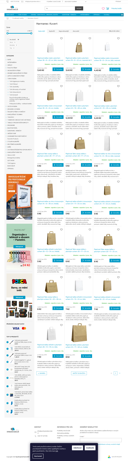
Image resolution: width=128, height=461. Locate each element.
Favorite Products (12, 139)
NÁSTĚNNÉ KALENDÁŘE (14, 144)
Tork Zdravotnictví (15, 92)
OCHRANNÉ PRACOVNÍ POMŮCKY (17, 136)
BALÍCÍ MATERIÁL (12, 128)
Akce (12, 42)
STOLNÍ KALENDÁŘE (13, 142)
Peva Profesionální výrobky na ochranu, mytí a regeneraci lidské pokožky (20, 99)
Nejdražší (52, 31)
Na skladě (14, 40)
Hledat (79, 8)
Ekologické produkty (13, 158)
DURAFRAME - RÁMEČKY (14, 131)
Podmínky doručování (54, 2)
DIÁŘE (9, 147)
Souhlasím (90, 448)
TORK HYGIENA (11, 79)
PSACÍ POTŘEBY (12, 68)
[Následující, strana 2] (115, 373)
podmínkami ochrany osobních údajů (109, 444)
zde (57, 451)
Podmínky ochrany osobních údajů (65, 437)
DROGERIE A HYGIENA (13, 109)
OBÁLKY (9, 65)
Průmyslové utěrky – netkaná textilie (21, 104)
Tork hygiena (11, 163)
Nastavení (38, 456)
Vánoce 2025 (11, 155)
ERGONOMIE (11, 125)
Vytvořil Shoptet (117, 457)
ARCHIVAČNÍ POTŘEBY (14, 71)
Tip (12, 48)
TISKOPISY (10, 117)
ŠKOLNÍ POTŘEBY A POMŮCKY (16, 112)
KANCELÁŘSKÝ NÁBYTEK (14, 152)
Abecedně (76, 31)
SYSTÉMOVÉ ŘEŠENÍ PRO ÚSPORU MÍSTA (19, 150)
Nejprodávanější (64, 31)
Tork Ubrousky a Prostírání (18, 89)
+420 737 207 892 (42, 436)
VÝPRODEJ (10, 169)
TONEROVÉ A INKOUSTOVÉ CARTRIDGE (19, 120)
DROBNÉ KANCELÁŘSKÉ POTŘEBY (17, 73)
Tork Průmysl (14, 84)
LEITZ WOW (10, 161)
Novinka (13, 45)
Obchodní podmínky (71, 2)
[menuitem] (10, 14)
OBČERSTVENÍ (11, 133)
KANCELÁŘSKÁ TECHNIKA (14, 115)
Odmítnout (77, 448)
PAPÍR (9, 60)
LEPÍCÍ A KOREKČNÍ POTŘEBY (16, 76)
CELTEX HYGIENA (12, 106)
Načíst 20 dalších (79, 373)
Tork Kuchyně (14, 95)
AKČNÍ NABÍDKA (11, 62)
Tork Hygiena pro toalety (17, 81)
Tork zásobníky (14, 87)
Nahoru (42, 373)
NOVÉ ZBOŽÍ (11, 166)
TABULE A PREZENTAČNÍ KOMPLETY (18, 123)
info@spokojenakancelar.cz (45, 432)
